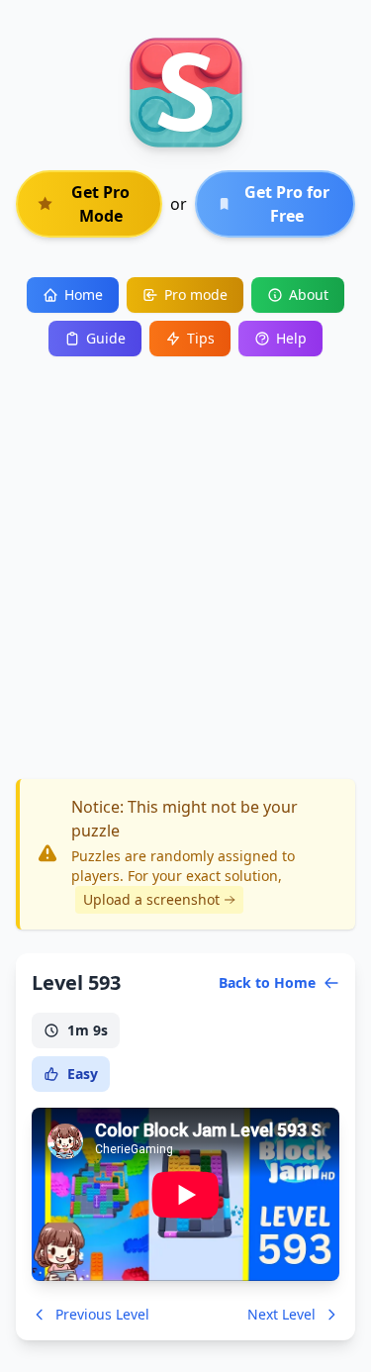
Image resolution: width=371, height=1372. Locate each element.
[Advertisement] (185, 551)
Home (83, 294)
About (308, 294)
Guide (106, 338)
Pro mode (196, 294)
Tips (201, 338)
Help (291, 338)
